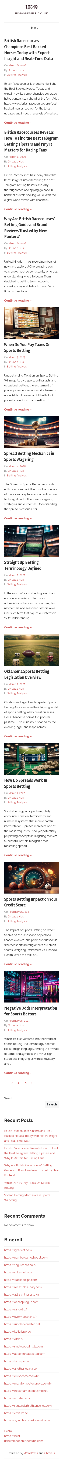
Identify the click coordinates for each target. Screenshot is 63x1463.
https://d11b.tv (13, 1339)
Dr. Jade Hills (16, 70)
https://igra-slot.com (18, 1250)
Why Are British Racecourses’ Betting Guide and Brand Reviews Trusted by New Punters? (31, 1170)
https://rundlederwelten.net (22, 1324)
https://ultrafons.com (18, 1398)
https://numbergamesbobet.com (26, 1257)
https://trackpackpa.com (20, 1280)
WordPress (31, 1453)
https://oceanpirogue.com (21, 1302)
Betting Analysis (17, 74)
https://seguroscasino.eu (20, 1265)
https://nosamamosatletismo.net (26, 1390)
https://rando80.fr (16, 1309)
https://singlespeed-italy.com (23, 1346)
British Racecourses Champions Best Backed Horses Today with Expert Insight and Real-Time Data (30, 1135)
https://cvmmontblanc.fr (20, 1316)
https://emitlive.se (16, 1413)
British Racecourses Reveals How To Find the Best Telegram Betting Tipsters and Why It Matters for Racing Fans (31, 1153)
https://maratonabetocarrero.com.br (28, 1383)
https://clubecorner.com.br (21, 1376)
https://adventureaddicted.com (24, 1353)
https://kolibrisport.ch (18, 1331)
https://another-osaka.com (21, 1368)
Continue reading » (18, 122)
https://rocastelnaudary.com (23, 1287)
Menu (34, 28)
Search (8, 1098)
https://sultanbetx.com (19, 1272)
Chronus (49, 1453)
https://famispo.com (17, 1361)
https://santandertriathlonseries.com (28, 1405)
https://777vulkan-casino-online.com (28, 1420)
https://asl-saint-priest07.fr (21, 1294)
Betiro (8, 1431)
